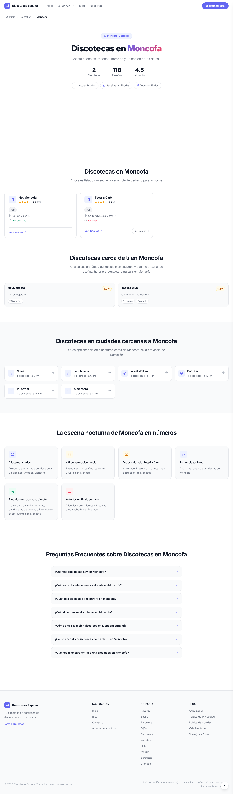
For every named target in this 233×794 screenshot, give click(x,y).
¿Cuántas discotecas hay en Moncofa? (80, 571)
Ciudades (64, 6)
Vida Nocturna (197, 728)
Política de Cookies (200, 722)
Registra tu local (215, 5)
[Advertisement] (116, 116)
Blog (82, 5)
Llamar (142, 230)
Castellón (25, 16)
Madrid (145, 751)
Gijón (144, 728)
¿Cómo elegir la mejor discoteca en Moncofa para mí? (90, 625)
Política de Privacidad (202, 716)
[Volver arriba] (225, 786)
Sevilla (144, 716)
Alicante (145, 710)
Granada (146, 763)
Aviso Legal (196, 710)
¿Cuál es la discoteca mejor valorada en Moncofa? (88, 585)
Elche (144, 746)
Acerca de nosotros (104, 728)
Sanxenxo (147, 734)
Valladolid (146, 740)
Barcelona (147, 722)
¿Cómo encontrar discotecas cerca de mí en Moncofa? (91, 639)
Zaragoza (146, 757)
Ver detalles (16, 232)
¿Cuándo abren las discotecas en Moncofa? (83, 612)
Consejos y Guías (199, 734)
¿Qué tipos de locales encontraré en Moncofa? (85, 598)
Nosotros (96, 5)
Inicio (49, 5)
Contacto (97, 722)
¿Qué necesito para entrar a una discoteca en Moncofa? (92, 652)
